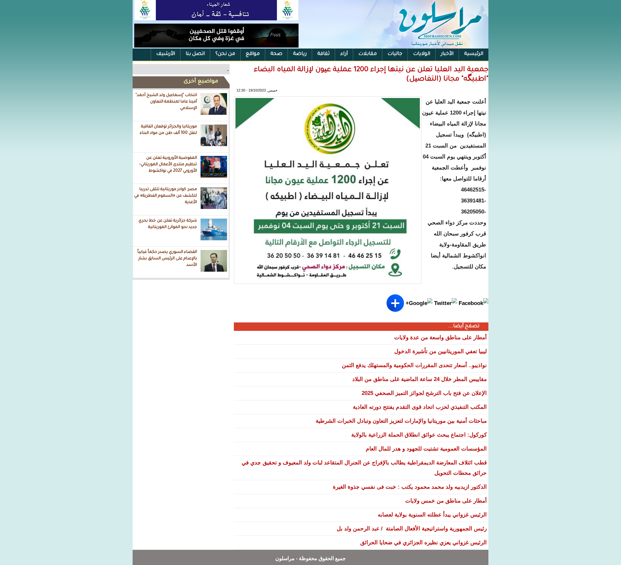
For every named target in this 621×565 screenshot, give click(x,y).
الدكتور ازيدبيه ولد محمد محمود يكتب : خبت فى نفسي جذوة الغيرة (410, 487)
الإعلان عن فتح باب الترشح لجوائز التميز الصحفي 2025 (424, 393)
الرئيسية (473, 54)
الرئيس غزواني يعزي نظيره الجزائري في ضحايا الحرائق (423, 542)
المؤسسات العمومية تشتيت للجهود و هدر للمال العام (426, 449)
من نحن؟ (225, 54)
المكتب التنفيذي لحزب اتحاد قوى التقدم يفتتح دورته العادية (420, 407)
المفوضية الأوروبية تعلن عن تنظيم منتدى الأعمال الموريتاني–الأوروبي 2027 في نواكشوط (168, 164)
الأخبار (447, 54)
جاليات (394, 54)
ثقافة (323, 54)
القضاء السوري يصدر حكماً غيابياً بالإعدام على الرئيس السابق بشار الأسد (167, 258)
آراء (344, 54)
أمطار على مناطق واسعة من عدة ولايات (440, 337)
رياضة (300, 54)
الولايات (421, 54)
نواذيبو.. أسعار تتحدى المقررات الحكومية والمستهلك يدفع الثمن (414, 365)
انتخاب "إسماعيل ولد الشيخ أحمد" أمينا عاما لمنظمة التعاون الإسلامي (166, 101)
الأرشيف (165, 54)
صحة (276, 54)
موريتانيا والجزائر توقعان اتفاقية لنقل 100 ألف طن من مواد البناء (168, 130)
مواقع (253, 54)
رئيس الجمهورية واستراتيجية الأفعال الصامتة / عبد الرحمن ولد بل (412, 529)
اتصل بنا (195, 54)
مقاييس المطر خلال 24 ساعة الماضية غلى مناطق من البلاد (419, 379)
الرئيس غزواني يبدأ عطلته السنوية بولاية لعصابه (432, 515)
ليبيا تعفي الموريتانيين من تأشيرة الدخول (440, 351)
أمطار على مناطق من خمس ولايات (446, 501)
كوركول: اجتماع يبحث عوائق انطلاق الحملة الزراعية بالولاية (419, 435)
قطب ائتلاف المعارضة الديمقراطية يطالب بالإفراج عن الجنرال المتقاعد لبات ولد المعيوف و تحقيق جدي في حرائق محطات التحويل (364, 468)
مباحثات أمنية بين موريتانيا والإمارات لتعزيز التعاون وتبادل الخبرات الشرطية (401, 421)
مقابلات (367, 54)
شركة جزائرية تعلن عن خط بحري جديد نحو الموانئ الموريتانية (167, 224)
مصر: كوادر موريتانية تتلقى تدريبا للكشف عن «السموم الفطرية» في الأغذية (165, 195)
